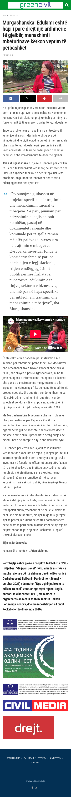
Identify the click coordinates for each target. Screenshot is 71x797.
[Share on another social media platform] (60, 98)
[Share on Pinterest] (44, 98)
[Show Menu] (4, 5)
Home (5, 16)
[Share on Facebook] (11, 98)
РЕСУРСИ (42, 758)
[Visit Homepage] (35, 5)
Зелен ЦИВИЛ (13, 758)
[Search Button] (66, 5)
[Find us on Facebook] (32, 788)
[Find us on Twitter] (36, 788)
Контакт (35, 762)
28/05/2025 (8, 55)
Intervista (14, 16)
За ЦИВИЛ (29, 758)
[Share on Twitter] (28, 98)
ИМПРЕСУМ (55, 758)
